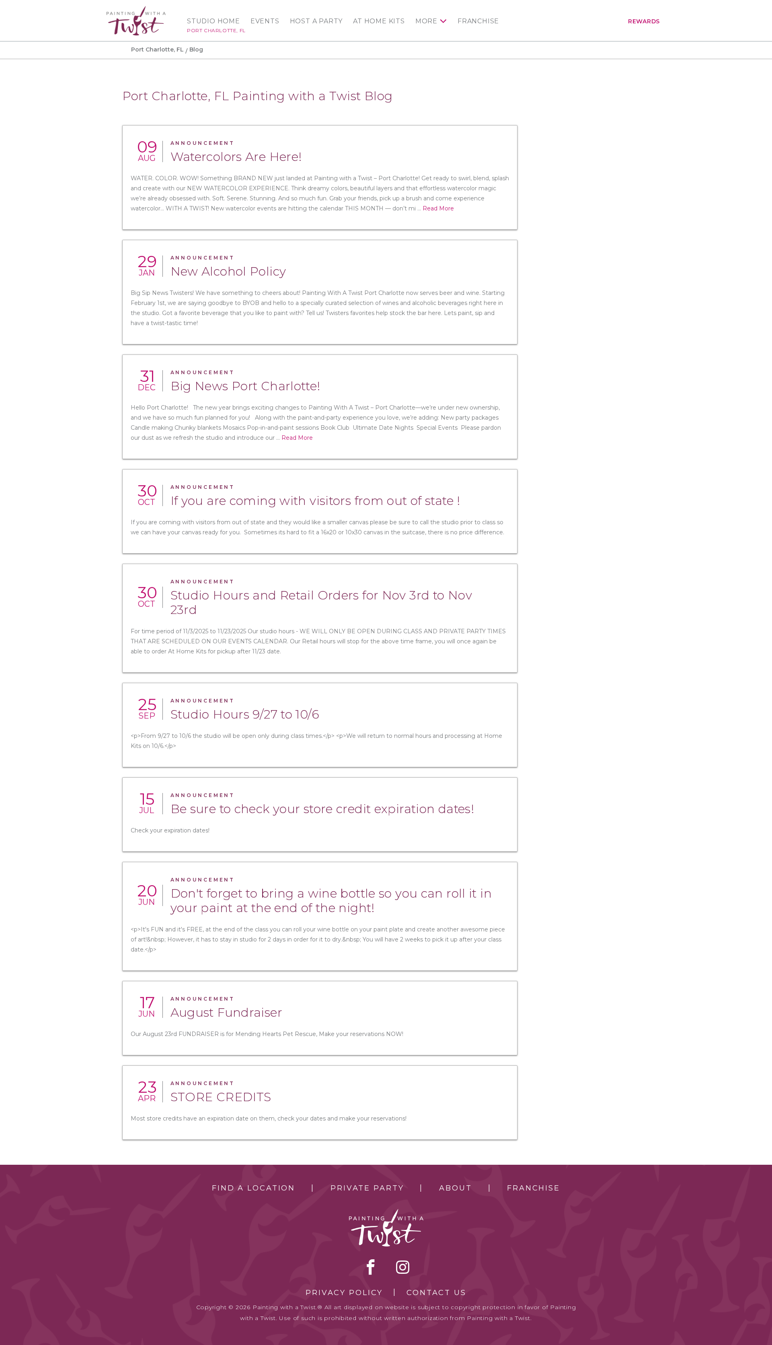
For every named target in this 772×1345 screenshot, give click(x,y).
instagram (402, 1267)
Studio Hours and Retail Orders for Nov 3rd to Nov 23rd (321, 602)
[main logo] (136, 9)
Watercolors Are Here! (236, 156)
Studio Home (213, 21)
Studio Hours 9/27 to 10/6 (244, 714)
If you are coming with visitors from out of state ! (315, 500)
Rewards (644, 21)
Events (264, 21)
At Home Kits (379, 21)
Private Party (367, 1188)
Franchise (478, 21)
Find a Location (253, 1188)
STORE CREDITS (220, 1097)
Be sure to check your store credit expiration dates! (322, 808)
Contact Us (436, 1292)
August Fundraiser (226, 1012)
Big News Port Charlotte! (245, 386)
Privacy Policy (344, 1292)
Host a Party (316, 21)
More (426, 21)
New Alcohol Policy (228, 271)
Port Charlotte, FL (216, 30)
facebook (370, 1267)
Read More (438, 208)
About (455, 1188)
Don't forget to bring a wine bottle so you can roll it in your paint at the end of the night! (331, 900)
